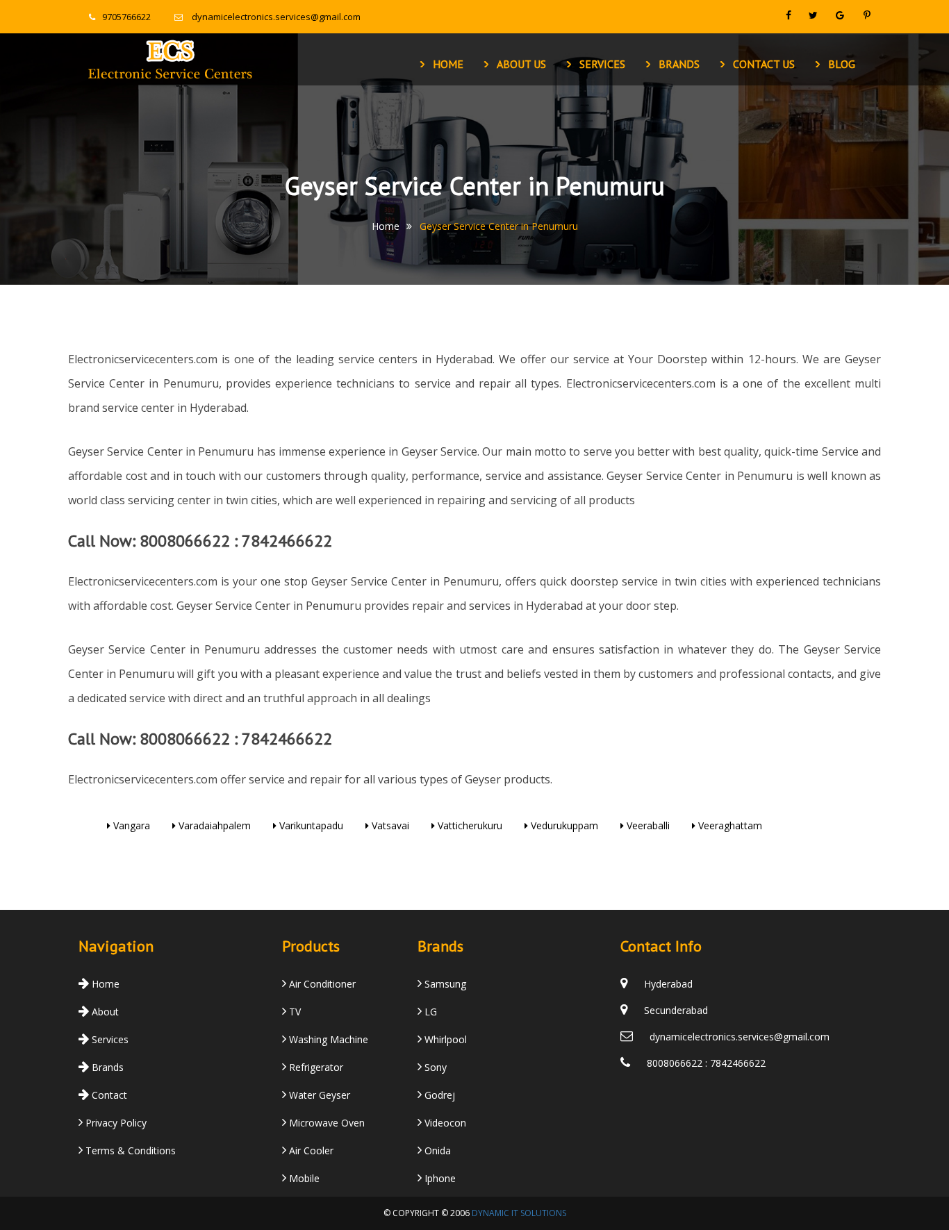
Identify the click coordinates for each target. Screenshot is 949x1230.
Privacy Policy (115, 1122)
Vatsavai (389, 825)
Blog (841, 64)
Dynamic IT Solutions (519, 1213)
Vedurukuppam (563, 825)
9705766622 (126, 16)
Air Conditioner (321, 983)
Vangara (130, 825)
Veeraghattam (728, 825)
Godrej (438, 1095)
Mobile (303, 1178)
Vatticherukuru (468, 825)
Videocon (444, 1122)
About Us (521, 64)
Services (602, 64)
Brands (679, 64)
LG (429, 1011)
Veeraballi (647, 825)
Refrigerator (314, 1067)
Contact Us (764, 64)
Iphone (439, 1178)
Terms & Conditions (129, 1150)
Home (448, 64)
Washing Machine (327, 1039)
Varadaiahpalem (213, 825)
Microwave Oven (325, 1122)
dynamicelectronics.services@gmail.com (276, 16)
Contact (108, 1095)
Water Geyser (318, 1095)
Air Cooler (309, 1150)
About (104, 1011)
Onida (436, 1150)
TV (293, 1011)
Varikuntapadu (310, 825)
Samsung (444, 983)
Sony (434, 1067)
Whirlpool (444, 1039)
